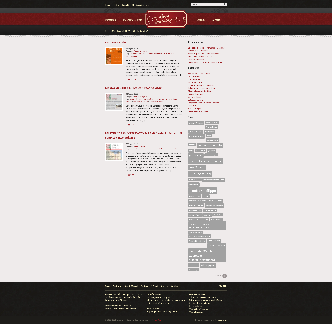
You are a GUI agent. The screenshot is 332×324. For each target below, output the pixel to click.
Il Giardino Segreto (132, 19)
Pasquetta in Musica (195, 219)
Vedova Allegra (193, 270)
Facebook (224, 286)
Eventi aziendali (196, 306)
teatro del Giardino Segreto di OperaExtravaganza (202, 255)
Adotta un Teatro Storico (199, 73)
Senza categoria (140, 51)
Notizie (116, 5)
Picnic (206, 219)
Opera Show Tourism (198, 309)
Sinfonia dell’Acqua (196, 59)
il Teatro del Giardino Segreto (201, 85)
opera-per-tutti (195, 210)
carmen (209, 136)
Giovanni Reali (148, 149)
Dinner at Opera (195, 82)
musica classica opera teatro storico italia (205, 201)
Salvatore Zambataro (195, 232)
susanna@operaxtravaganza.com (161, 297)
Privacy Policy (157, 320)
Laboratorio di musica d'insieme (201, 88)
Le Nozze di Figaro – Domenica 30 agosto (206, 47)
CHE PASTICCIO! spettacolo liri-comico (205, 62)
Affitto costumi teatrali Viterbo (203, 297)
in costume (173, 99)
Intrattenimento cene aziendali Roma (205, 300)
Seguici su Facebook (144, 5)
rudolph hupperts (216, 219)
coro (191, 150)
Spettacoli (110, 19)
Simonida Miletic (197, 241)
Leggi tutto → (131, 79)
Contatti (125, 5)
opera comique (210, 210)
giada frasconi (195, 155)
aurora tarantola (195, 131)
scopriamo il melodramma (199, 236)
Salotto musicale (195, 99)
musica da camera (195, 94)
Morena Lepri (194, 196)
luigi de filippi (200, 173)
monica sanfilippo (202, 190)
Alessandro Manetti (212, 123)
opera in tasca (194, 215)
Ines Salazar (148, 54)
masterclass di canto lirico (164, 54)
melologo (193, 184)
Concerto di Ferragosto (198, 50)
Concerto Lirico (116, 42)
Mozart (206, 196)
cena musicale (212, 140)
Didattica (174, 286)
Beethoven (209, 131)
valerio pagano (208, 265)
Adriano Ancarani (196, 123)
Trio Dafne (193, 265)
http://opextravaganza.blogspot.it (162, 311)
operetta (207, 215)
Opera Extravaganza (166, 19)
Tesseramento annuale (198, 111)
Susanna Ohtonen (156, 101)
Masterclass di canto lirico (199, 91)
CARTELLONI (194, 76)
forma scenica (161, 99)
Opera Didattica (196, 312)
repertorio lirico (132, 56)
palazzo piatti (218, 215)
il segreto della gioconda (205, 161)
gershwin (211, 150)
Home (107, 5)
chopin (192, 144)
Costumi (200, 19)
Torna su (218, 276)
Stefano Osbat (214, 241)
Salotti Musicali (131, 286)
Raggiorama (222, 320)
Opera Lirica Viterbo (198, 294)
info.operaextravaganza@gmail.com (162, 300)
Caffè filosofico (196, 136)
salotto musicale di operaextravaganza (199, 225)
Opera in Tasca (194, 97)
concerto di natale (210, 145)
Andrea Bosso (135, 54)
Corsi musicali (139, 146)
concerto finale (149, 99)
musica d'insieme (196, 205)
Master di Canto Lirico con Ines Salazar (133, 88)
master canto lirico (140, 101)
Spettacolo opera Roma (199, 303)
